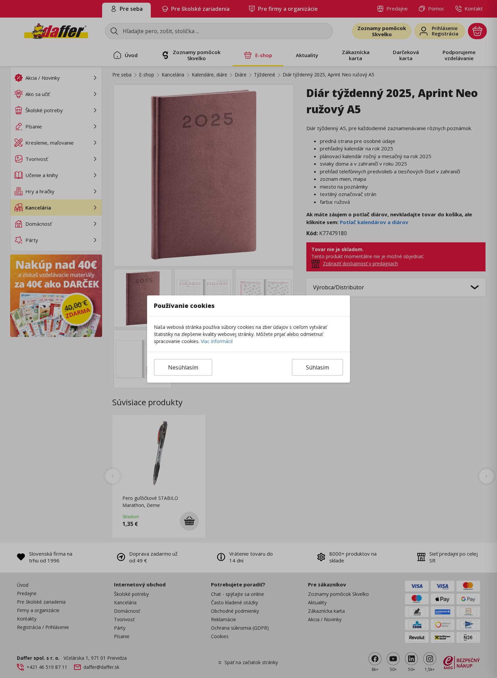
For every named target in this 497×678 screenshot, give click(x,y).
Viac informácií (217, 341)
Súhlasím (317, 367)
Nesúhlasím (183, 367)
